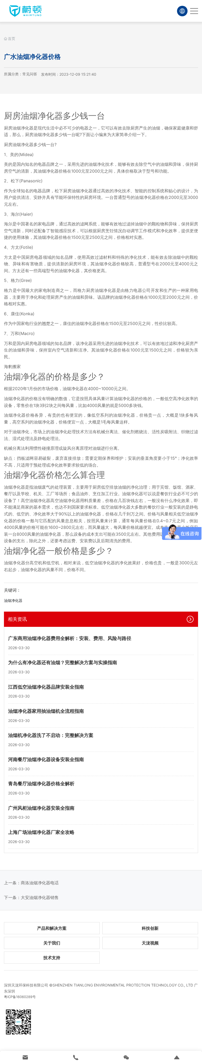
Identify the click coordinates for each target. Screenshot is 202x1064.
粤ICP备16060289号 (20, 997)
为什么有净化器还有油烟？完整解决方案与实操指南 (62, 662)
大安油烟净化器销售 (40, 897)
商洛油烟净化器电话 (40, 882)
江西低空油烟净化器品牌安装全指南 (46, 687)
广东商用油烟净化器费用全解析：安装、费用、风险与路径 (69, 638)
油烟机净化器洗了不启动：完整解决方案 (50, 735)
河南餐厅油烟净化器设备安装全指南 (46, 759)
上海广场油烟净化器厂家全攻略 (41, 832)
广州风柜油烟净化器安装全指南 (41, 808)
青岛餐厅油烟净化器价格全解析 (41, 783)
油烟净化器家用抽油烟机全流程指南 (46, 711)
